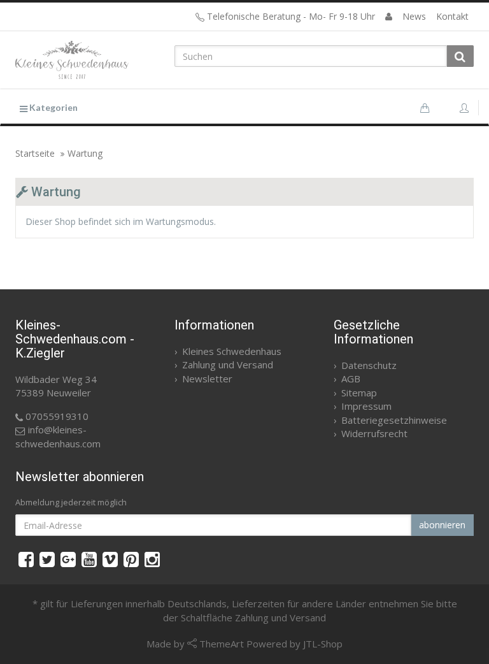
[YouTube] (89, 559)
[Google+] (68, 559)
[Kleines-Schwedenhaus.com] (85, 60)
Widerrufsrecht (374, 433)
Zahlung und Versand (227, 364)
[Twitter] (47, 559)
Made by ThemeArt (195, 643)
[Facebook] (26, 559)
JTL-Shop (323, 643)
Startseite (35, 153)
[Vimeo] (110, 559)
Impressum (366, 406)
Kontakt (452, 16)
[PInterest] (131, 559)
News (414, 16)
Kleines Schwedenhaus (231, 351)
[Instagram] (152, 559)
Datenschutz (369, 365)
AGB (350, 378)
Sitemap (359, 392)
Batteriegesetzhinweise (394, 420)
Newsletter (207, 378)
